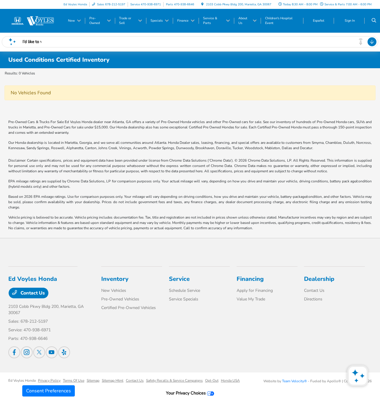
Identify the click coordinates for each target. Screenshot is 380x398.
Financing (250, 279)
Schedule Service (184, 290)
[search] (374, 20)
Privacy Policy (49, 380)
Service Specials (183, 299)
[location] (202, 4)
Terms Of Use (73, 380)
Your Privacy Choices (186, 393)
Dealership (319, 279)
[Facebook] (14, 352)
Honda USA (230, 380)
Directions (313, 299)
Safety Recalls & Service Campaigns (174, 380)
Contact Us (32, 293)
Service (179, 279)
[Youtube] (52, 352)
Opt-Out (211, 380)
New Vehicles (113, 290)
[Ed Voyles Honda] (35, 20)
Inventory (115, 279)
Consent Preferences (48, 391)
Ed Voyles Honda (22, 380)
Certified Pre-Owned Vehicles (128, 308)
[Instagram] (27, 352)
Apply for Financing (255, 290)
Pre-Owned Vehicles (120, 299)
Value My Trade (251, 299)
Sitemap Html (113, 380)
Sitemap (93, 380)
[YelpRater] (64, 352)
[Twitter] (39, 352)
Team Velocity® (294, 381)
